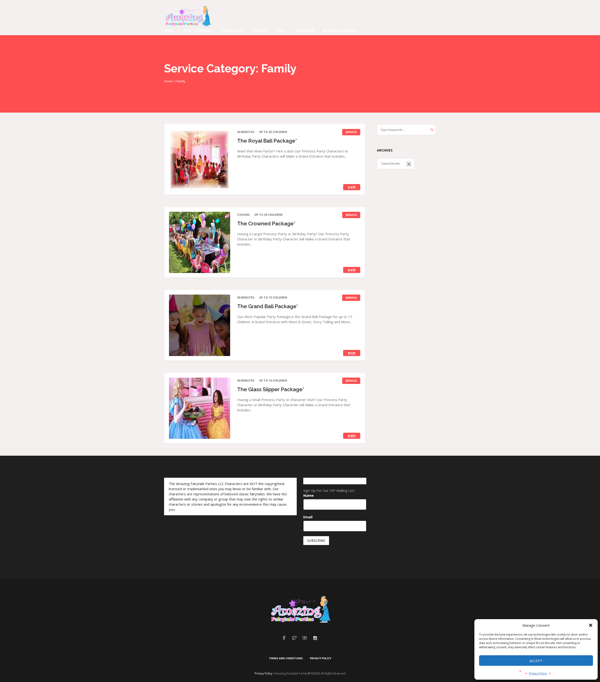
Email (307, 517)
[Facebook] (284, 638)
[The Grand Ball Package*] (199, 325)
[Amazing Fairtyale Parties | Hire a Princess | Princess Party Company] (300, 609)
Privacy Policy (538, 673)
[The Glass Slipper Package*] (199, 408)
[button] (590, 625)
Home (168, 81)
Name (308, 495)
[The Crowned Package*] (199, 242)
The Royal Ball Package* (267, 141)
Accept (536, 660)
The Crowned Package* (266, 223)
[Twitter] (294, 638)
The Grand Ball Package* (267, 306)
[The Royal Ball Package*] (199, 159)
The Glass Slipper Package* (270, 389)
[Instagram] (315, 638)
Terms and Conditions (286, 658)
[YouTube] (304, 638)
